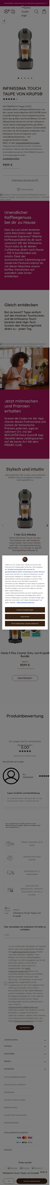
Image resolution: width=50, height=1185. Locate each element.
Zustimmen (25, 617)
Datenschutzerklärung (25, 602)
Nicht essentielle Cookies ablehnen (25, 623)
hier (39, 598)
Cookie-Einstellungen (25, 610)
